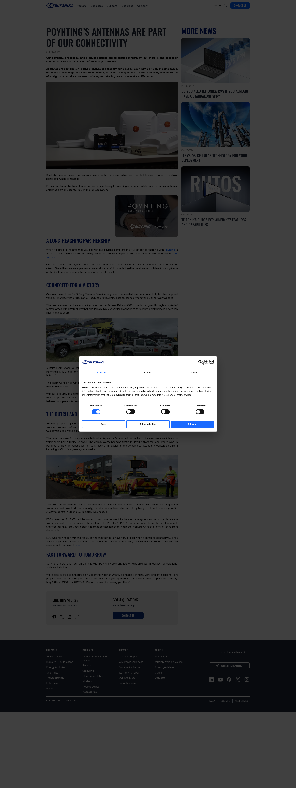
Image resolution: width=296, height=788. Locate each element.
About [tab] (194, 372)
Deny (104, 424)
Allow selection (148, 424)
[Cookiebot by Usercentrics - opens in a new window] (200, 362)
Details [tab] (148, 372)
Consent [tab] (101, 372)
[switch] (130, 411)
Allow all (192, 424)
